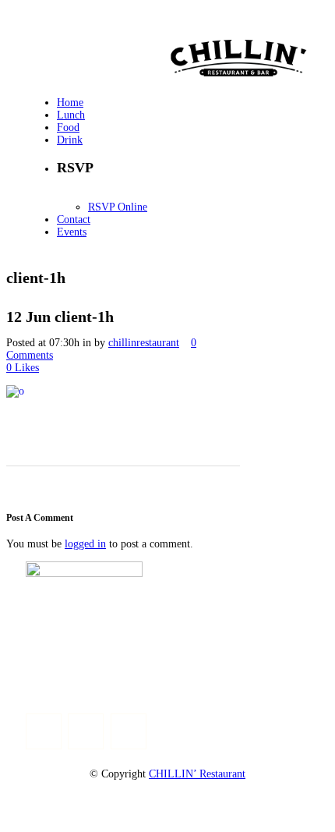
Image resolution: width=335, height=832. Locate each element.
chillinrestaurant (143, 343)
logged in (85, 544)
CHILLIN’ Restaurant (197, 774)
